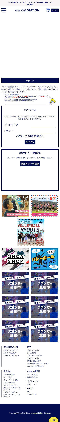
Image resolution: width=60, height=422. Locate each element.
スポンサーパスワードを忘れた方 (12, 395)
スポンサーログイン (11, 392)
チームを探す (31, 353)
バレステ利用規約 (10, 353)
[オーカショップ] (15, 259)
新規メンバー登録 (30, 164)
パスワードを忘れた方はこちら (30, 136)
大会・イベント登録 (11, 380)
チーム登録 (7, 377)
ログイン (30, 142)
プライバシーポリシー (11, 355)
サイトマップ (31, 384)
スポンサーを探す (33, 358)
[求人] (44, 259)
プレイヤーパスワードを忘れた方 (12, 388)
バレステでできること (11, 350)
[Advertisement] (30, 47)
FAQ (28, 392)
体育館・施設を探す (34, 361)
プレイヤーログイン (11, 385)
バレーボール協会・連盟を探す (38, 363)
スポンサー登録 (9, 382)
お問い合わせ (31, 394)
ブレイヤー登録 (9, 374)
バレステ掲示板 (32, 374)
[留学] (44, 205)
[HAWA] (30, 232)
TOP (54, 419)
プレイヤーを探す (33, 350)
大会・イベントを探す (35, 355)
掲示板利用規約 (32, 377)
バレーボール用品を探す (35, 366)
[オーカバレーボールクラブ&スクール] (15, 205)
